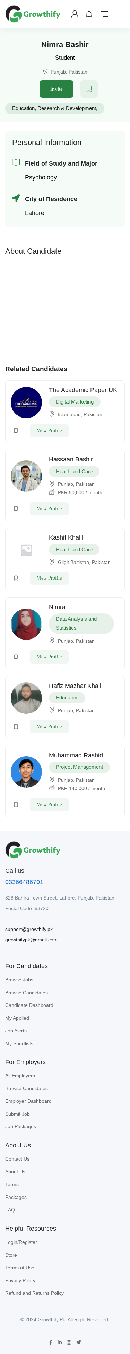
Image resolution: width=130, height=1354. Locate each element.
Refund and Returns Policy (34, 1293)
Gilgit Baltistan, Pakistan (84, 562)
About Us (15, 1172)
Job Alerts (16, 1030)
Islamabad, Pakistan (80, 414)
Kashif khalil (66, 537)
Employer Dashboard (28, 1101)
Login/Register (21, 1242)
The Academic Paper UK (83, 390)
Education (23, 108)
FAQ (10, 1210)
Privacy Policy (20, 1280)
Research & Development (66, 108)
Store (11, 1255)
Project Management (79, 767)
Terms (12, 1184)
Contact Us (17, 1159)
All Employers (20, 1075)
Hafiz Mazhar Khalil (76, 685)
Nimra (57, 607)
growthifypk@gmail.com (31, 939)
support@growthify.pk (29, 929)
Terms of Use (19, 1267)
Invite (56, 89)
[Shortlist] (89, 89)
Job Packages (20, 1126)
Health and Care (74, 471)
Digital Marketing (75, 402)
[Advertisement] (65, 308)
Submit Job (17, 1114)
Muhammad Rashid (76, 755)
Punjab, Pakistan (69, 72)
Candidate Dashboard (29, 1005)
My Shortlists (19, 1043)
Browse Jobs (19, 979)
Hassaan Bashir (71, 459)
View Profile (49, 430)
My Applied (17, 1018)
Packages (16, 1197)
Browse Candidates (26, 992)
